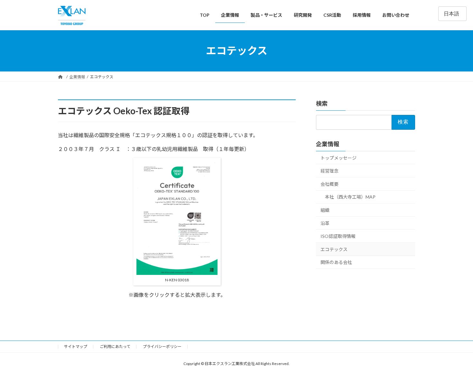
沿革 (324, 223)
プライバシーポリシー (162, 346)
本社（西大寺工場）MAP (350, 197)
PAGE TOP (456, 358)
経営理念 (329, 170)
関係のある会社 (336, 262)
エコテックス (334, 249)
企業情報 (327, 143)
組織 (324, 210)
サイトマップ (75, 346)
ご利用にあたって (115, 346)
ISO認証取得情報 (338, 236)
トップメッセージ (338, 157)
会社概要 (329, 183)
